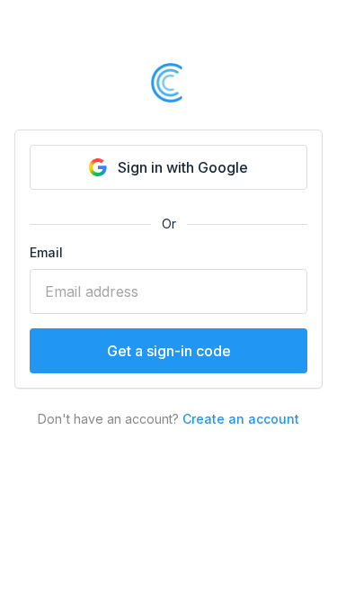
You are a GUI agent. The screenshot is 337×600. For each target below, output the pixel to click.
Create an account (240, 418)
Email (46, 252)
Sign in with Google (183, 167)
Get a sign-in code (169, 351)
